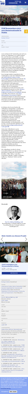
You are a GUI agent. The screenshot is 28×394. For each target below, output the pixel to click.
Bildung (11, 329)
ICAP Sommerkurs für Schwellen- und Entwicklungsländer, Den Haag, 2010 (12, 365)
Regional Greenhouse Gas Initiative (11, 92)
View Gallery (7, 197)
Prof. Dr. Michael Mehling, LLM (9, 297)
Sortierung (18, 1)
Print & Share (26, 31)
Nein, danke (13, 391)
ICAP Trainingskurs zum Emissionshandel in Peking (10, 265)
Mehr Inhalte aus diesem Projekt (14, 236)
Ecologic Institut (5, 281)
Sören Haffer (4, 300)
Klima (6, 329)
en (20, 2)
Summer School (5, 38)
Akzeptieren (4, 391)
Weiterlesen (14, 273)
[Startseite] (2, 2)
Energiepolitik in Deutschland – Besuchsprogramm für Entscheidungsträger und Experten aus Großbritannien (13, 356)
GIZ (25, 78)
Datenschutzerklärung (5, 388)
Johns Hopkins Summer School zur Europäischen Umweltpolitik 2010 (12, 370)
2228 (2, 324)
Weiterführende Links (7, 337)
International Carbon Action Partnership (11, 286)
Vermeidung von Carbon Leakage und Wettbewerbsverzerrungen (12, 341)
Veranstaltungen (18, 329)
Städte (3, 329)
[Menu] (25, 2)
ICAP (5, 324)
